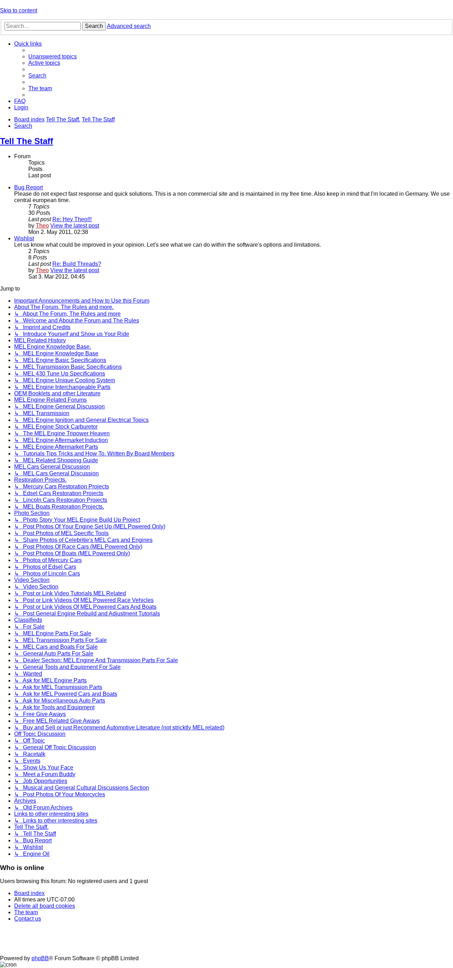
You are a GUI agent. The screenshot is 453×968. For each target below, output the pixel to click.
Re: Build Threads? (76, 264)
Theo (42, 226)
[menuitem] (52, 56)
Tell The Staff (26, 141)
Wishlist (24, 238)
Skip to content (18, 10)
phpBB (40, 958)
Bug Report (28, 187)
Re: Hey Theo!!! (72, 219)
